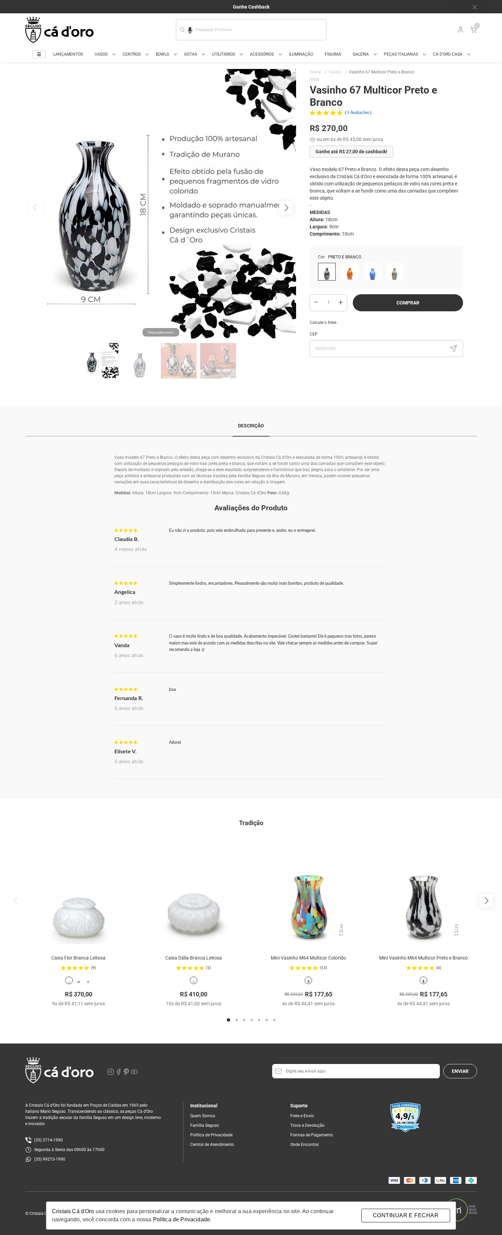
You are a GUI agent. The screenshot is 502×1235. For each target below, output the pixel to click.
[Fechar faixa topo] (471, 7)
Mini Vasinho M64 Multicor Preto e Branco (423, 958)
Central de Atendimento (212, 1144)
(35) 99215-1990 (49, 1159)
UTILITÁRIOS (223, 54)
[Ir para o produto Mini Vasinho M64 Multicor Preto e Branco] (423, 891)
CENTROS (132, 54)
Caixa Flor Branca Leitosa (78, 958)
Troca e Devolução (307, 1125)
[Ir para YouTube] (134, 1073)
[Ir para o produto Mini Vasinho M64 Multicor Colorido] (308, 891)
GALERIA (361, 54)
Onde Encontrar (304, 1144)
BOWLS (162, 54)
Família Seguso (204, 1125)
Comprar (407, 303)
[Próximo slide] (486, 901)
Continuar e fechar (405, 1215)
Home (318, 72)
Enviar (460, 1071)
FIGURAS (333, 54)
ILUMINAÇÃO (301, 54)
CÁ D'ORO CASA (447, 54)
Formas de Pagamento (311, 1135)
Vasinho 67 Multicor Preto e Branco (381, 72)
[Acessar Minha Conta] (460, 31)
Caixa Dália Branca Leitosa (193, 958)
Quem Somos (202, 1115)
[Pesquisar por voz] (190, 29)
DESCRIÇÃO (251, 425)
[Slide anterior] (16, 901)
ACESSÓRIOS (262, 54)
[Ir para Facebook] (119, 1073)
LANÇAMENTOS (68, 54)
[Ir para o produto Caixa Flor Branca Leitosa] (78, 891)
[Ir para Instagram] (111, 1073)
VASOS (101, 54)
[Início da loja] (59, 30)
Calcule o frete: (323, 322)
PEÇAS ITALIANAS (401, 54)
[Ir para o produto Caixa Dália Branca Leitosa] (193, 891)
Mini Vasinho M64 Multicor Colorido (308, 958)
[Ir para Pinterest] (127, 1073)
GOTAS (190, 54)
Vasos (337, 72)
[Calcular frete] (453, 348)
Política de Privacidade (211, 1135)
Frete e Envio (302, 1115)
